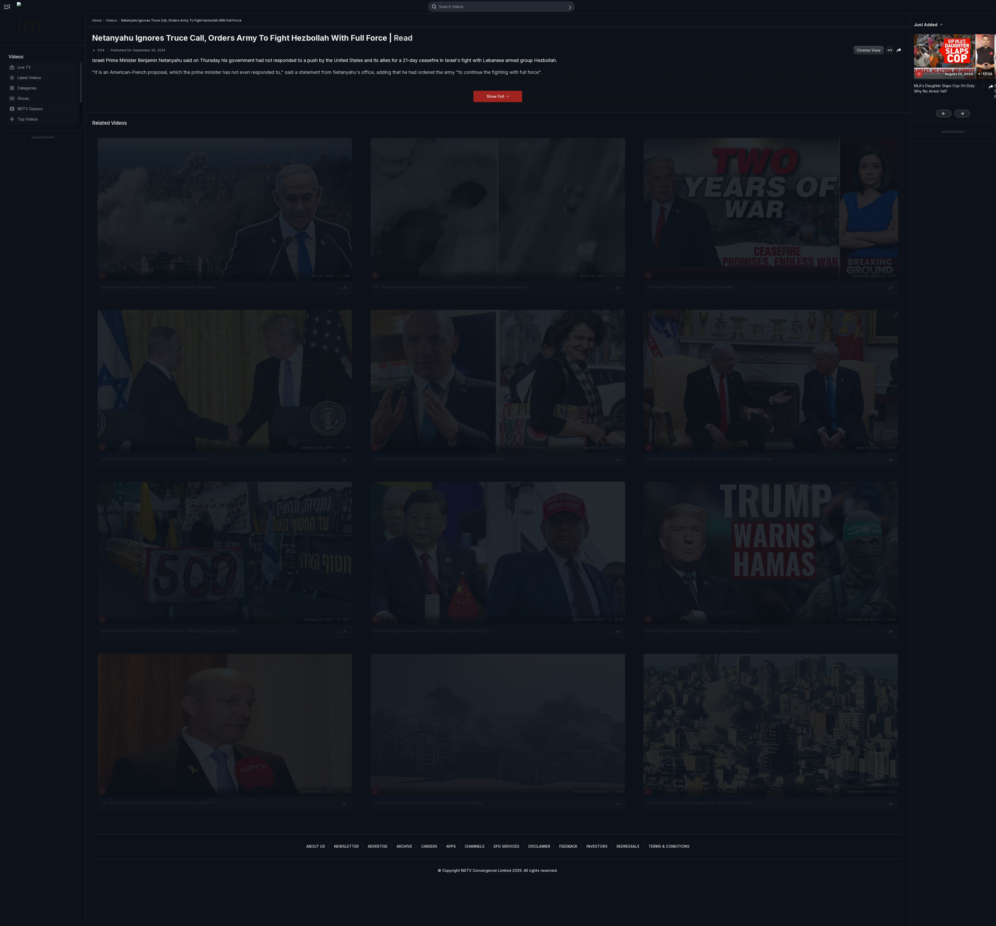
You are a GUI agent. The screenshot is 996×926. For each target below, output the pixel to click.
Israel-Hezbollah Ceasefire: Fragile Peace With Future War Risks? (700, 803)
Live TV (24, 67)
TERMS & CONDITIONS (668, 846)
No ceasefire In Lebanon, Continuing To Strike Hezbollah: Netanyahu (157, 287)
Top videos (28, 119)
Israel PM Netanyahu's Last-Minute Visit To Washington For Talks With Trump (709, 459)
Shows (23, 98)
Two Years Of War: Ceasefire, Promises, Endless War (690, 287)
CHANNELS (475, 846)
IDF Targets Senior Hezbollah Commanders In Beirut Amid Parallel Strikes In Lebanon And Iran (450, 287)
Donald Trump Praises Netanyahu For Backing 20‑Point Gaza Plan (154, 459)
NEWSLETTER (346, 846)
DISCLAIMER (539, 846)
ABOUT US (315, 846)
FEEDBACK (568, 846)
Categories (27, 88)
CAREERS (429, 846)
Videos (16, 56)
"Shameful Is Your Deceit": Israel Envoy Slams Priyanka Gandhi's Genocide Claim (440, 459)
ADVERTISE (378, 846)
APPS (451, 846)
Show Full (496, 96)
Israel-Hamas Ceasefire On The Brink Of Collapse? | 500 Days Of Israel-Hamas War (169, 631)
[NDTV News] (29, 22)
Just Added (925, 24)
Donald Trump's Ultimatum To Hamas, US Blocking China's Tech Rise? (431, 631)
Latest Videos (29, 77)
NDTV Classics (30, 109)
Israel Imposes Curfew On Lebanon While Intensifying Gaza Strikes (428, 803)
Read (403, 38)
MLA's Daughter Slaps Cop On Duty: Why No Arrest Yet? (944, 88)
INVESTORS (596, 846)
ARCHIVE (404, 846)
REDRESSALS (628, 846)
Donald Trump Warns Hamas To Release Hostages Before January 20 (704, 631)
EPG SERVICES (506, 846)
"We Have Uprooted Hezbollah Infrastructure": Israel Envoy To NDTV (158, 803)
